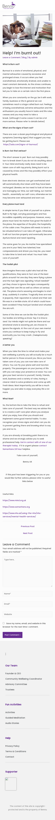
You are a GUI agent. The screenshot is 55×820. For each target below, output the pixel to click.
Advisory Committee (16, 684)
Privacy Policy (12, 746)
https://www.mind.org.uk (14, 500)
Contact (9, 756)
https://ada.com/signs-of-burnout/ (20, 144)
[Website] (27, 615)
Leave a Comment (11, 57)
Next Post (28, 533)
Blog (24, 57)
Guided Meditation (15, 717)
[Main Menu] (49, 5)
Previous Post (28, 526)
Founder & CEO (13, 673)
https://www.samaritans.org (16, 507)
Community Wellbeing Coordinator (23, 678)
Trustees (9, 689)
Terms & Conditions (15, 751)
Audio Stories (12, 723)
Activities (10, 712)
